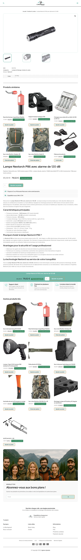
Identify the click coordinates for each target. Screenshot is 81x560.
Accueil (24, 11)
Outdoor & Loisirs (31, 11)
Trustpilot (5, 520)
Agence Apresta (45, 550)
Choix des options (9, 160)
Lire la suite (58, 160)
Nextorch (10, 72)
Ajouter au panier (16, 185)
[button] (3, 3)
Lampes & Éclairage (16, 70)
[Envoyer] (68, 497)
